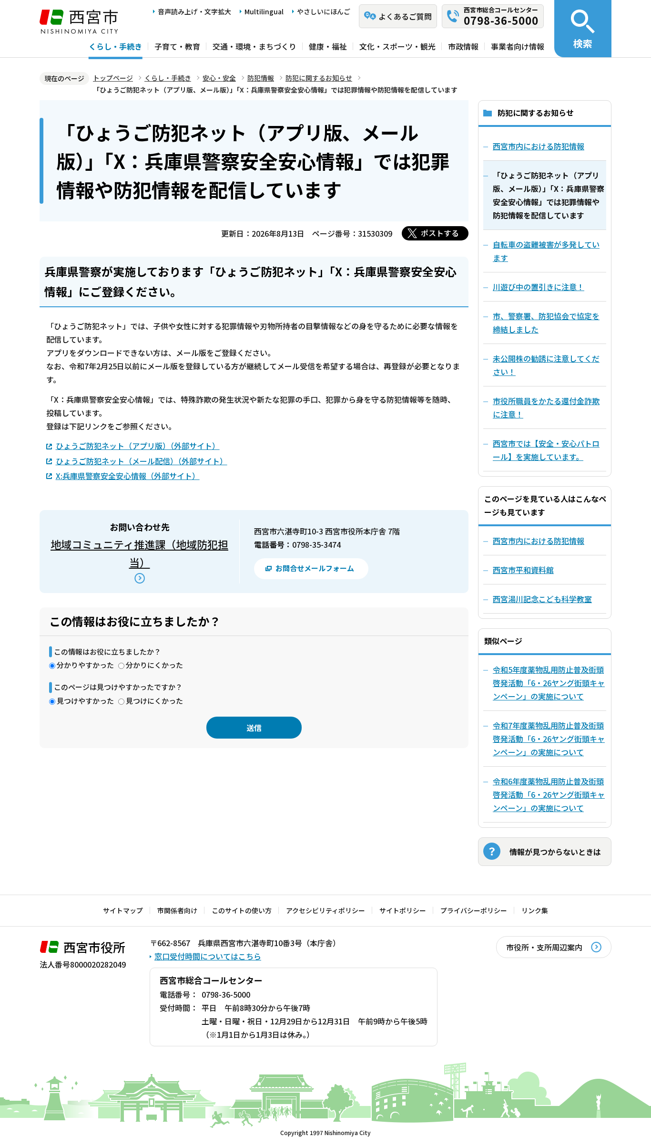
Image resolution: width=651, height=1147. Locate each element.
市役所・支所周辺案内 (544, 947)
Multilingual (264, 11)
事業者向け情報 (517, 46)
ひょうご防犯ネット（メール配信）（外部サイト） (141, 461)
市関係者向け (177, 910)
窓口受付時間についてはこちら (207, 956)
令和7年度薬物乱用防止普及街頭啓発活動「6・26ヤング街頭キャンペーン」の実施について (549, 738)
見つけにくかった (154, 701)
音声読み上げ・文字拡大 (194, 11)
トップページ (113, 78)
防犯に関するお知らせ (318, 78)
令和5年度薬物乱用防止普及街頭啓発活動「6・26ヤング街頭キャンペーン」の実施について (549, 683)
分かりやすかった (85, 665)
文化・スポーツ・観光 (397, 46)
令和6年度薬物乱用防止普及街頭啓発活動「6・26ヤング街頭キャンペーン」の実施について (549, 794)
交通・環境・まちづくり (254, 46)
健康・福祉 (328, 46)
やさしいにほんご (323, 11)
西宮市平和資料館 (523, 569)
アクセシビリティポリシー (325, 910)
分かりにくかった (154, 665)
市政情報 (463, 46)
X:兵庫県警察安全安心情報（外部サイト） (128, 475)
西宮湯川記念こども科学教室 (542, 599)
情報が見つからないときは (555, 851)
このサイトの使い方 (242, 910)
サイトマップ (123, 910)
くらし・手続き (115, 46)
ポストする (440, 233)
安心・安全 (219, 78)
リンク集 (534, 910)
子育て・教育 (177, 46)
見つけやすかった (85, 701)
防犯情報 (260, 78)
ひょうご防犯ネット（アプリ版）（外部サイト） (138, 445)
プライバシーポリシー (473, 910)
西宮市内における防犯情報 (538, 540)
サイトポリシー (402, 910)
